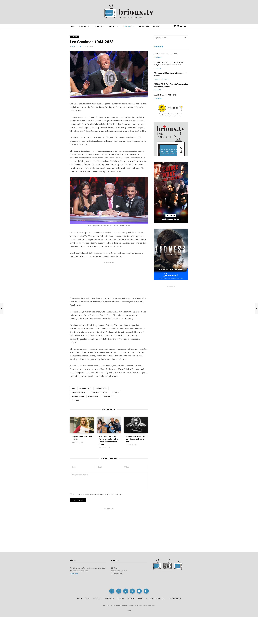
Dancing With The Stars (98, 392)
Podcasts (84, 26)
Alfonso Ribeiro (85, 388)
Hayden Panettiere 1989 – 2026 (166, 54)
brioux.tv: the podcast (155, 598)
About (156, 26)
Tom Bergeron (108, 396)
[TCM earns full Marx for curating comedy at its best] (136, 425)
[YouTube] (139, 591)
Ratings (112, 26)
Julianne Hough (78, 396)
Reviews (98, 26)
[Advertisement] (109, 280)
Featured (115, 392)
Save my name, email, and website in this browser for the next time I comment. (98, 494)
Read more (74, 574)
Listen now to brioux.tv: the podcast (170, 116)
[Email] (60, 69)
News (72, 26)
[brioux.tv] (129, 12)
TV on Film (144, 26)
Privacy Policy (175, 598)
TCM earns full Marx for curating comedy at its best (135, 439)
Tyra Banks (76, 400)
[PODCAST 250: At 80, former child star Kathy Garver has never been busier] (109, 425)
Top (129, 611)
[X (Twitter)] (118, 591)
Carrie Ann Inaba (78, 392)
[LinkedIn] (146, 591)
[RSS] (132, 591)
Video (140, 598)
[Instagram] (125, 591)
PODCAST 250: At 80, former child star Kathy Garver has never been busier (169, 63)
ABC (73, 388)
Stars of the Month (161, 79)
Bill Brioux (76, 46)
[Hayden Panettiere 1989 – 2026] (82, 425)
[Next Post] (256, 308)
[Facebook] (60, 58)
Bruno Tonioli (101, 388)
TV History (127, 26)
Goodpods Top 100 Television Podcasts (170, 114)
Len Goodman (93, 396)
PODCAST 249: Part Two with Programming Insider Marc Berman (171, 85)
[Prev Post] (1, 308)
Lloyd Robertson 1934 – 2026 (165, 95)
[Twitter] (60, 64)
